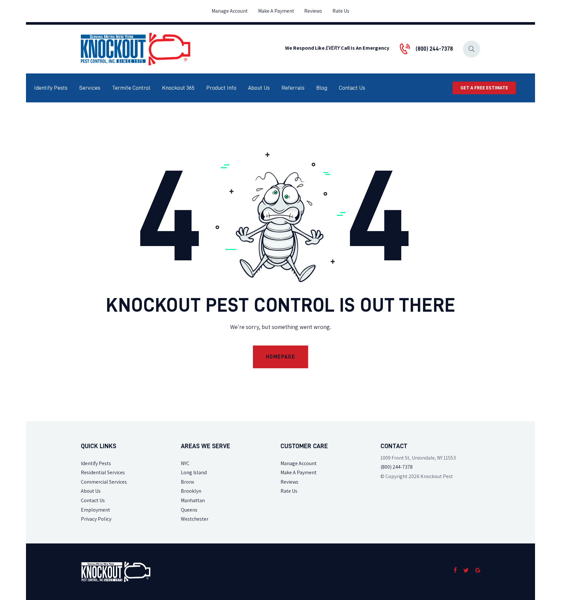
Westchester (194, 518)
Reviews (289, 481)
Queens (189, 509)
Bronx (187, 481)
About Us (91, 491)
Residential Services (103, 472)
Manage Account (298, 463)
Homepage (280, 356)
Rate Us (288, 491)
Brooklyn (191, 491)
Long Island (194, 472)
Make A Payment (298, 472)
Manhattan (193, 500)
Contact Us (93, 500)
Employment (95, 509)
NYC (185, 463)
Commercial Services (104, 481)
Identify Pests (96, 463)
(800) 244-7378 (396, 466)
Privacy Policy (96, 518)
